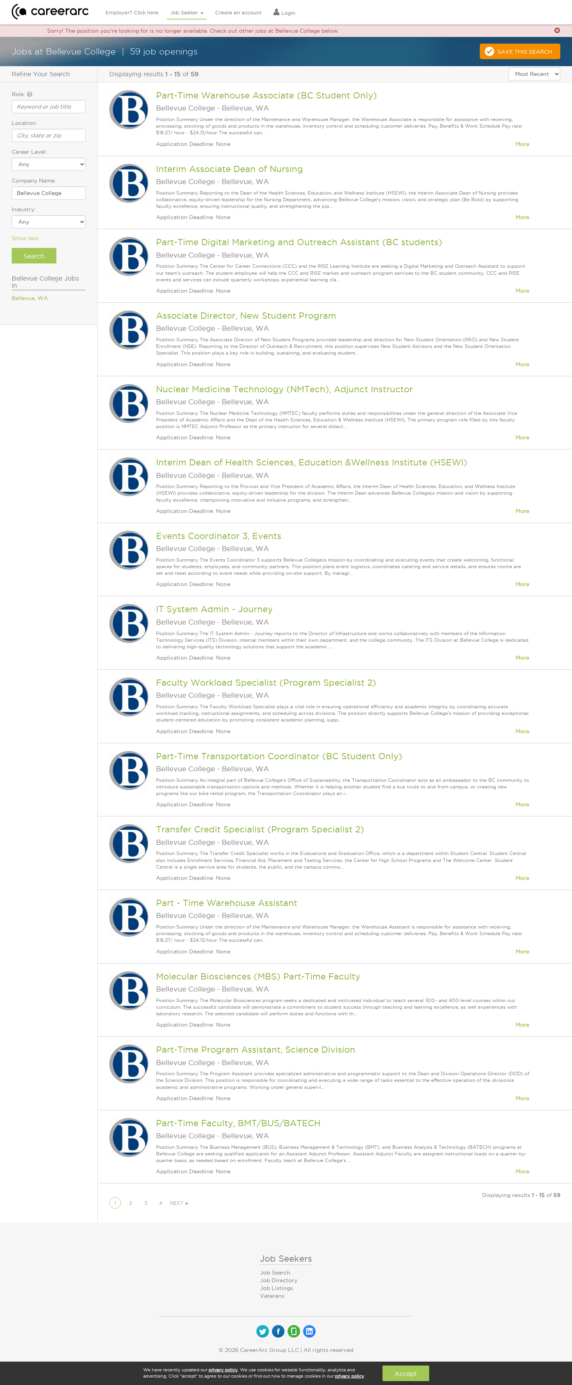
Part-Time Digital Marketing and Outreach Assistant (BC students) (299, 242)
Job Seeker (185, 12)
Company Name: (34, 180)
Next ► (179, 1203)
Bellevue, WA (30, 298)
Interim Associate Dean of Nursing (229, 169)
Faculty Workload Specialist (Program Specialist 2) (266, 682)
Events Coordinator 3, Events (218, 536)
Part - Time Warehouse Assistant (226, 903)
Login (287, 13)
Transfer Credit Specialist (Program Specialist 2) (260, 829)
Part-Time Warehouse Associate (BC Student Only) (266, 95)
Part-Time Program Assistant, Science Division (255, 1049)
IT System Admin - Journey (214, 609)
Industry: (24, 209)
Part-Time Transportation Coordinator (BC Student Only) (279, 756)
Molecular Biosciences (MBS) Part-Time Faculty (258, 976)
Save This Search (524, 52)
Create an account (238, 12)
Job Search (275, 1272)
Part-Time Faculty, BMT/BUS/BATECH (238, 1123)
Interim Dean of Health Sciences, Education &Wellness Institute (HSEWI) (311, 462)
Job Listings (276, 1288)
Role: (19, 94)
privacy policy (223, 1369)
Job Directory (278, 1280)
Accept (406, 1373)
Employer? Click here (131, 12)
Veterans (272, 1296)
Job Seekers (286, 1258)
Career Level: (29, 152)
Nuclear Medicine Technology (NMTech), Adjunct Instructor (284, 389)
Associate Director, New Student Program (246, 315)
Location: (24, 123)
